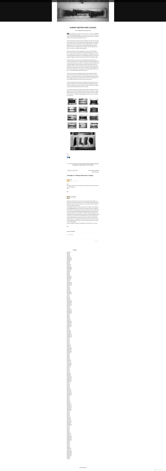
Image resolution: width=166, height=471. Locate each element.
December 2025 (69, 258)
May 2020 (68, 307)
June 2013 (68, 398)
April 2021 (68, 297)
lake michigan (83, 163)
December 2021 (69, 292)
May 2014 (68, 385)
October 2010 (69, 438)
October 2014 (69, 379)
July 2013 (68, 396)
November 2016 (69, 349)
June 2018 (68, 328)
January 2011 (68, 434)
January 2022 (69, 291)
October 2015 (69, 365)
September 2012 (69, 409)
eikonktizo (83, 14)
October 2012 (69, 408)
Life (90, 30)
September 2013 (69, 394)
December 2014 (69, 376)
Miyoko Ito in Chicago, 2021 (72, 170)
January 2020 (69, 308)
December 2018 (69, 321)
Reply (67, 191)
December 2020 (69, 301)
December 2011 (69, 420)
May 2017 (68, 341)
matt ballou (86, 30)
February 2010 (69, 448)
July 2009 (68, 457)
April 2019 (68, 317)
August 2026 (69, 252)
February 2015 (69, 374)
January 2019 (69, 320)
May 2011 (68, 429)
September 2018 (69, 325)
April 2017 (68, 342)
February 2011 (69, 433)
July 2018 (68, 327)
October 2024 (69, 269)
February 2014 (69, 389)
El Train (80, 163)
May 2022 (68, 287)
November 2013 (69, 393)
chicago (76, 163)
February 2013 (69, 403)
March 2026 (68, 255)
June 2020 (68, 306)
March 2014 (68, 388)
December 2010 (69, 435)
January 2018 (69, 332)
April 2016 (68, 357)
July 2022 (68, 286)
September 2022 (69, 284)
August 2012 (69, 410)
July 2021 (68, 294)
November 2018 (69, 322)
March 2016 (68, 359)
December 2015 (69, 362)
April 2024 (68, 274)
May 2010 (68, 444)
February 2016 (69, 360)
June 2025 (68, 262)
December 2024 (69, 267)
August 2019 (69, 313)
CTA (87, 42)
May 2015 (68, 370)
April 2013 (68, 400)
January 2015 (69, 375)
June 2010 (68, 443)
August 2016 (69, 352)
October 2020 (69, 303)
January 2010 (69, 449)
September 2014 (69, 380)
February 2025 (69, 264)
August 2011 (68, 425)
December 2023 (69, 277)
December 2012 (69, 405)
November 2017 (69, 335)
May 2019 (68, 316)
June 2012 (68, 413)
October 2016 (69, 350)
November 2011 (69, 422)
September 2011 (69, 424)
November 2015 (69, 364)
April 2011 (68, 430)
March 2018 (68, 330)
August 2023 (69, 279)
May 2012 (68, 414)
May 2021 (68, 296)
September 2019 (69, 312)
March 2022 (68, 289)
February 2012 (69, 418)
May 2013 (68, 399)
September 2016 (69, 351)
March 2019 (68, 318)
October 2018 (69, 323)
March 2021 (68, 298)
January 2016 (69, 361)
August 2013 (68, 395)
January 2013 (69, 404)
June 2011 (68, 428)
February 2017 (69, 345)
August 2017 (68, 337)
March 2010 (68, 447)
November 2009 (69, 452)
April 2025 (68, 263)
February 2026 (69, 257)
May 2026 (68, 254)
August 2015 (69, 366)
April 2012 (68, 415)
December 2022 (69, 282)
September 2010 (69, 439)
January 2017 (69, 346)
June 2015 (68, 369)
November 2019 (69, 311)
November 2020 (69, 302)
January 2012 (69, 419)
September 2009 (69, 454)
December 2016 (69, 347)
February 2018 (69, 331)
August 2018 (69, 326)
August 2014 (69, 381)
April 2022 (68, 288)
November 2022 (69, 283)
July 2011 (68, 427)
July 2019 (68, 315)
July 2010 (68, 442)
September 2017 (69, 336)
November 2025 (69, 259)
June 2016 (68, 355)
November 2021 (69, 293)
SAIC (90, 163)
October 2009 (69, 453)
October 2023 (69, 278)
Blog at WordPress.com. (83, 467)
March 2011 (68, 432)
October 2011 (69, 423)
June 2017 (68, 340)
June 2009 (68, 458)
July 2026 (68, 253)
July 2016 (68, 354)
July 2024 (68, 272)
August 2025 (69, 260)
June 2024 (68, 273)
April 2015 (68, 371)
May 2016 (68, 356)
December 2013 (69, 391)
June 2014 (68, 384)
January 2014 (69, 390)
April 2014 (68, 386)
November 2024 (69, 268)
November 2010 (69, 437)
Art (74, 163)
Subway (92, 163)
